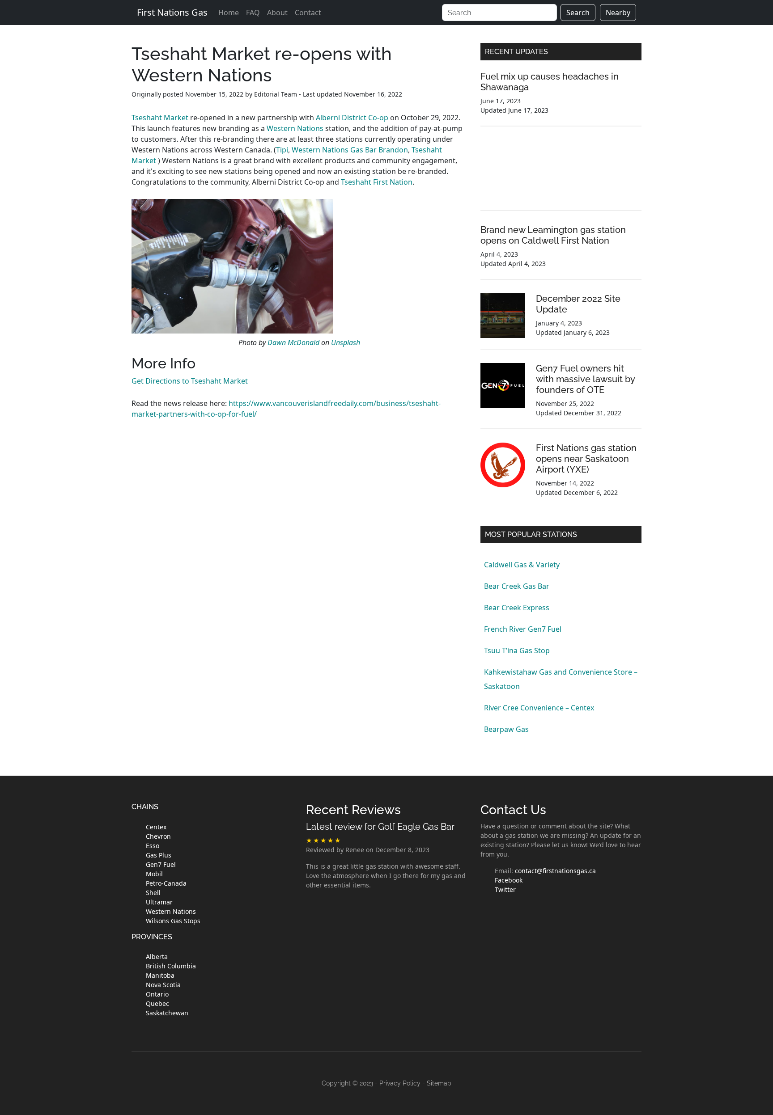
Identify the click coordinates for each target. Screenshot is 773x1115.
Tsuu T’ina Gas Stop (517, 650)
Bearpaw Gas (506, 729)
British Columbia (171, 966)
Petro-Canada (166, 883)
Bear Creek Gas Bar (516, 586)
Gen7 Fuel (161, 864)
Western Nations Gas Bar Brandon (350, 150)
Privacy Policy (399, 1083)
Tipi (282, 150)
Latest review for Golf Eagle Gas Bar (380, 826)
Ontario (157, 994)
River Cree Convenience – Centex (539, 708)
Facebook (508, 880)
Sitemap (439, 1083)
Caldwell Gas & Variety (522, 565)
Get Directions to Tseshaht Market (190, 381)
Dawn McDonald (293, 342)
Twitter (505, 889)
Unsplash (345, 342)
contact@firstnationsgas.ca (555, 870)
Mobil (154, 874)
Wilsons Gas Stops (173, 920)
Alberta (157, 956)
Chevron (158, 836)
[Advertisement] (560, 175)
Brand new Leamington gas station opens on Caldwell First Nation (553, 235)
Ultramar (159, 902)
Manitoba (160, 975)
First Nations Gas (172, 12)
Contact (308, 12)
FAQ (253, 12)
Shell (153, 892)
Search (578, 12)
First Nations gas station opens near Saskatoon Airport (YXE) (586, 459)
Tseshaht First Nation (376, 182)
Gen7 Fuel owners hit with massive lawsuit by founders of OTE (585, 379)
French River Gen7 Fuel (522, 629)
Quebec (157, 1003)
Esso (152, 845)
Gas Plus (158, 855)
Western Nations (295, 128)
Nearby (618, 12)
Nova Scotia (163, 984)
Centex (156, 827)
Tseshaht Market (160, 117)
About (277, 12)
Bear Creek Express (516, 607)
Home (228, 12)
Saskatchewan (167, 1013)
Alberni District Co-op (352, 117)
